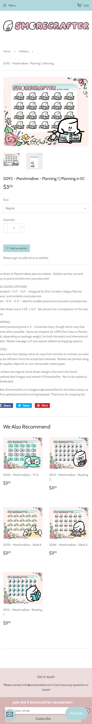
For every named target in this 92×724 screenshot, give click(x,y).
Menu (12, 5)
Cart (86, 5)
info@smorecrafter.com (37, 685)
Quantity (9, 220)
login (15, 258)
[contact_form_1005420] (9, 714)
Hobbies (23, 51)
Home (6, 51)
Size (6, 200)
